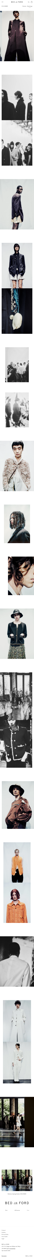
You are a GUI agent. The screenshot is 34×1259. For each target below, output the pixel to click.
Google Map (12, 1248)
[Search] (28, 2)
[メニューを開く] (2, 2)
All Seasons (17, 1210)
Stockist (4, 1232)
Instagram (4, 1256)
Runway (24, 6)
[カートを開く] (31, 2)
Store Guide (4, 1236)
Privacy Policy (5, 1234)
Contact (4, 1230)
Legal (3, 1239)
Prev (6, 1210)
